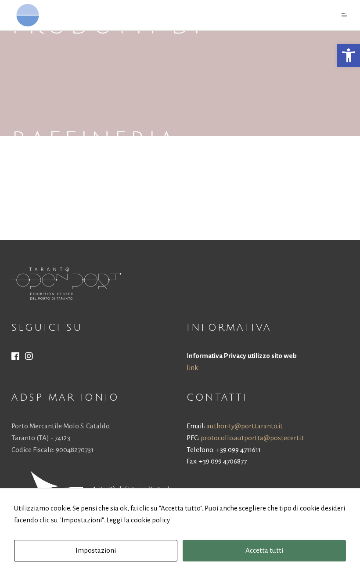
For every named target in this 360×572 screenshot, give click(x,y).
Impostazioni (96, 550)
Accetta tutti (264, 550)
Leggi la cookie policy (138, 520)
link (192, 367)
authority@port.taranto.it (244, 426)
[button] (348, 55)
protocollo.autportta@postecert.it (252, 438)
